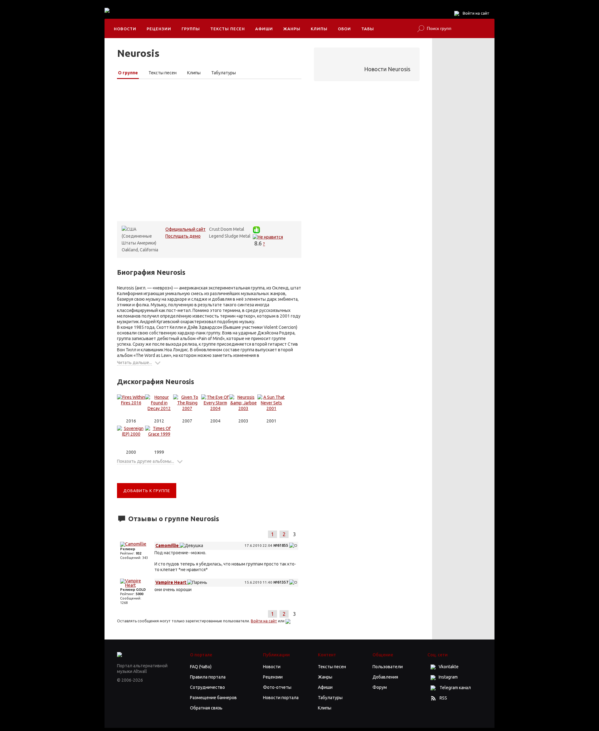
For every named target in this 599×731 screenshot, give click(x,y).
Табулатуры (223, 72)
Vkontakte (449, 666)
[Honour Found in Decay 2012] (159, 406)
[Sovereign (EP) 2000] (131, 437)
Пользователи (388, 666)
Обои (344, 29)
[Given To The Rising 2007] (187, 406)
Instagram (448, 676)
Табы (367, 29)
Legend (216, 236)
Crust (214, 229)
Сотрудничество (207, 687)
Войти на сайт (476, 13)
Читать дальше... (134, 362)
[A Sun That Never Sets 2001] (271, 406)
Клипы (319, 29)
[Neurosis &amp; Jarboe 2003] (243, 406)
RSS (443, 697)
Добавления (385, 676)
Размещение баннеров (213, 697)
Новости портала (281, 697)
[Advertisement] (240, 15)
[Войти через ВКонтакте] (287, 621)
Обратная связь (206, 707)
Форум (380, 687)
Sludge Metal (238, 236)
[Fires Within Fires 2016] (131, 406)
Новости (125, 29)
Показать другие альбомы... (145, 461)
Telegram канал (455, 687)
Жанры (291, 29)
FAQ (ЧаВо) (201, 666)
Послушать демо (183, 236)
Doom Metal (232, 229)
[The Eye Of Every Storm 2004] (215, 406)
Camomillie (167, 545)
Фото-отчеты (277, 687)
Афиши (264, 29)
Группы (191, 29)
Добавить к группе (146, 490)
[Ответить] (293, 545)
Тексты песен (227, 29)
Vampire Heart (171, 582)
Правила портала (208, 676)
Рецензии (159, 29)
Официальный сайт (185, 229)
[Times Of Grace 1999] (159, 437)
